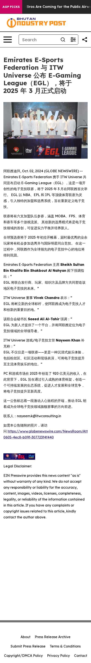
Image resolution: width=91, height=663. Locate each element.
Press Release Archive (52, 637)
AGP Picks (11, 7)
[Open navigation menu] (7, 39)
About (25, 637)
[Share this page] (85, 39)
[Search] (63, 39)
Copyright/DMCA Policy (23, 655)
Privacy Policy (58, 655)
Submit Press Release (28, 646)
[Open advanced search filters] (73, 39)
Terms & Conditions (65, 646)
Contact (80, 655)
